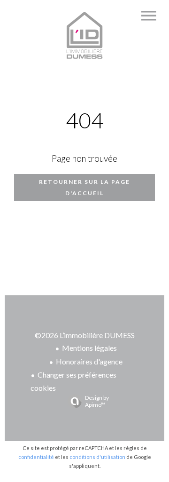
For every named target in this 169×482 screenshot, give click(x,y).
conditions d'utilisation (97, 457)
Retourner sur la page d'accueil (84, 187)
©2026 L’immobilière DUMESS (85, 335)
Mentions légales (89, 347)
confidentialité (36, 457)
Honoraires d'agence (89, 361)
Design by (97, 401)
